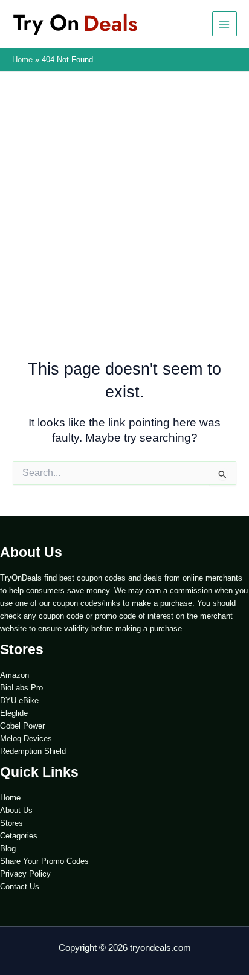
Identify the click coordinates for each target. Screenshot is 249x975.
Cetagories (18, 835)
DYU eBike (19, 700)
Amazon (14, 675)
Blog (8, 848)
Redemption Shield (33, 751)
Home (10, 797)
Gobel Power (22, 725)
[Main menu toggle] (224, 23)
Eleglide (14, 713)
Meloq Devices (26, 738)
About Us (16, 810)
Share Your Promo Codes (44, 861)
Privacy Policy (25, 873)
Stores (11, 823)
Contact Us (19, 886)
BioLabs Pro (21, 687)
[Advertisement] (124, 227)
